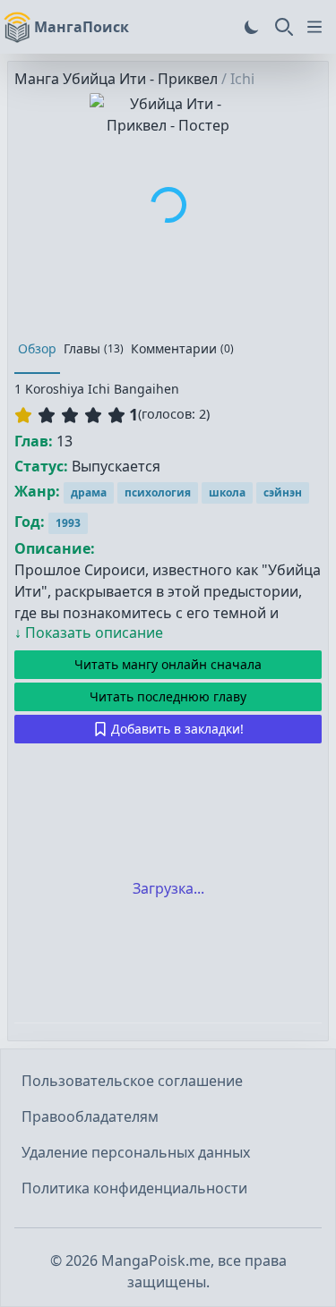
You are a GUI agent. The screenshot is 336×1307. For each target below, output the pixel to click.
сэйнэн (282, 492)
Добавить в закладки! (177, 728)
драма (89, 492)
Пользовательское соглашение (132, 1081)
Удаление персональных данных (136, 1152)
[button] (69, 415)
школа (227, 492)
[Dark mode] (252, 27)
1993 (68, 522)
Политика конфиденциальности (134, 1188)
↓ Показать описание (88, 632)
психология (158, 492)
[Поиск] (284, 27)
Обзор (37, 348)
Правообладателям (90, 1116)
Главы (94, 348)
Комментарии (182, 348)
